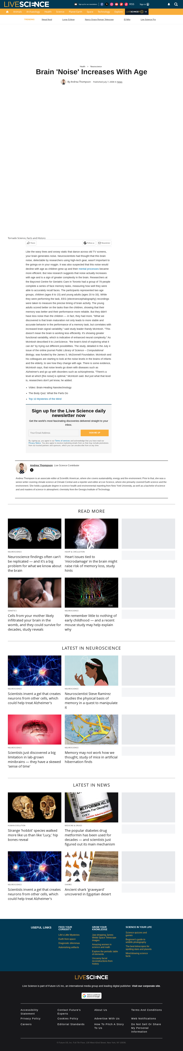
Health (48, 11)
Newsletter (106, 243)
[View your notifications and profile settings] (169, 4)
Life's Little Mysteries (68, 935)
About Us (100, 1010)
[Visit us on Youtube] (116, 4)
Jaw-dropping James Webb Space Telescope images (104, 938)
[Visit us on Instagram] (111, 4)
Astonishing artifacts (68, 947)
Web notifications (143, 1018)
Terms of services (62, 441)
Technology (104, 11)
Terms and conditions (146, 1010)
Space (90, 11)
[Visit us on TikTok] (126, 4)
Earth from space (67, 939)
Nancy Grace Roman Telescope (99, 19)
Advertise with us (107, 1018)
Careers (26, 1024)
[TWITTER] (32, 470)
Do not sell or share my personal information (146, 1028)
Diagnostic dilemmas (69, 943)
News (119, 81)
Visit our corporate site (146, 986)
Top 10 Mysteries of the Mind (45, 399)
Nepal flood (47, 19)
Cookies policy (67, 1018)
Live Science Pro (148, 19)
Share (32, 243)
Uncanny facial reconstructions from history (102, 961)
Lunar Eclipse (68, 19)
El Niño (127, 19)
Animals (17, 11)
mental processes (89, 268)
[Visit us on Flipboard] (121, 4)
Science (60, 11)
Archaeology (33, 11)
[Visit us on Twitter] (107, 4)
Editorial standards (71, 1024)
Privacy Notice (35, 443)
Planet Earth (75, 11)
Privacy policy (31, 1018)
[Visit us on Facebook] (102, 4)
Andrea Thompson (81, 81)
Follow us (90, 243)
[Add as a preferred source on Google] (91, 996)
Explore (119, 11)
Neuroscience (96, 66)
